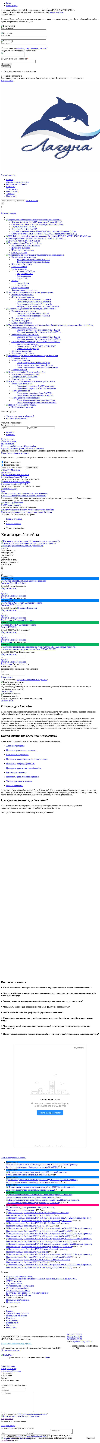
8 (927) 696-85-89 (74, 1339)
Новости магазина (12, 462)
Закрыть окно (7, 80)
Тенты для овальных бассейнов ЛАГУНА (35, 395)
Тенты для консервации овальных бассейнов (37, 402)
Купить (4, 593)
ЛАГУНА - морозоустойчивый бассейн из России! (23, 496)
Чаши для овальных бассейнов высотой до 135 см (39, 332)
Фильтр (4, 548)
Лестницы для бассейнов (17, 1288)
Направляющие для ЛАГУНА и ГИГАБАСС (36, 346)
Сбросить (10, 435)
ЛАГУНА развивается (11, 505)
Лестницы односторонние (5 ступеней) (34, 304)
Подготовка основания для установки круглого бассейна (26, 512)
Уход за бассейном (14, 1283)
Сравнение (21, 596)
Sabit (48, 1357)
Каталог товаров (8, 213)
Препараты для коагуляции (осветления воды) (26, 759)
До (29, 427)
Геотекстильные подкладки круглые (33, 313)
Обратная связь (8, 1366)
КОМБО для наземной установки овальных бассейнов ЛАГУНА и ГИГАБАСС (41, 1279)
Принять (90, 1438)
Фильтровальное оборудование (20, 1286)
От (2, 427)
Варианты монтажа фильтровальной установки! (22, 448)
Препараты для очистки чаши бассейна (23, 768)
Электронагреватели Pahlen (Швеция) (33, 363)
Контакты (10, 187)
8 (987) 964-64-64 (41, 12)
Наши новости (7, 439)
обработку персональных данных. (31, 48)
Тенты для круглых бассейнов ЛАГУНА (35, 393)
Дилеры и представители (17, 182)
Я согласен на (26, 48)
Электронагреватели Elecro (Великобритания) (37, 367)
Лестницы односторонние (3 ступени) (34, 299)
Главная (9, 179)
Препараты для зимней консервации (22, 777)
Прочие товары (13, 1302)
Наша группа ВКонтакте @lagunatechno (18, 446)
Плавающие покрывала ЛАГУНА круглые (36, 386)
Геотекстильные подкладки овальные (33, 316)
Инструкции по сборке (16, 184)
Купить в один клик (30, 1416)
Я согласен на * (26, 680)
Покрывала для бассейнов (17, 1300)
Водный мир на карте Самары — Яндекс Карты (50, 1146)
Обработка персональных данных (16, 1343)
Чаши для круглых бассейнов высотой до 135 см (38, 330)
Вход (8, 3)
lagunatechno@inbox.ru (82, 1341)
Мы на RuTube (7, 444)
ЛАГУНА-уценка (14, 1281)
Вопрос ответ (12, 191)
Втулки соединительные (27, 344)
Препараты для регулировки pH (20, 763)
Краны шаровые (24, 276)
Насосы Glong (23, 283)
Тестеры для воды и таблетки (19, 416)
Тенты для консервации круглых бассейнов (36, 400)
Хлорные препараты (15, 746)
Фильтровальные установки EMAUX (33, 259)
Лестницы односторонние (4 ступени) (34, 302)
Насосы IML (22, 285)
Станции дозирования (16, 418)
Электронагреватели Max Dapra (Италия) (35, 365)
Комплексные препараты (17, 755)
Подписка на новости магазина (15, 453)
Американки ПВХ (25, 273)
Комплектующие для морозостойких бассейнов (27, 1293)
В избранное (6, 598)
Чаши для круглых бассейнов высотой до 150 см (38, 337)
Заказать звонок (56, 12)
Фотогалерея (12, 189)
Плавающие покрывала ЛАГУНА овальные (36, 388)
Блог (3, 491)
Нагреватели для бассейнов (18, 1295)
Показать (10, 432)
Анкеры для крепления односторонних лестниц (38, 306)
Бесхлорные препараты (16, 772)
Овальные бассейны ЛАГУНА (14, 484)
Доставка (10, 194)
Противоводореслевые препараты (21, 750)
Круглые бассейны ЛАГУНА (14, 477)
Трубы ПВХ (22, 278)
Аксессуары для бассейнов (18, 1290)
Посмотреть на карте (10, 1350)
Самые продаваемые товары (13, 1158)
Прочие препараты (14, 786)
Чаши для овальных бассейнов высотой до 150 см (39, 339)
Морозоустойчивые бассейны (19, 1276)
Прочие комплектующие (28, 348)
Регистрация (11, 5)
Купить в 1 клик (8, 596)
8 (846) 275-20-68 (8, 12)
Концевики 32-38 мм (26, 271)
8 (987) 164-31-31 (24, 12)
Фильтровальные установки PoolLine (33, 262)
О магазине (11, 196)
